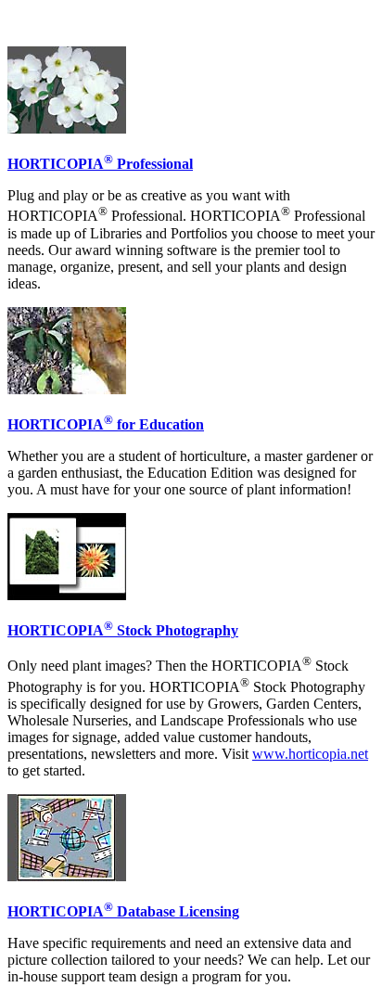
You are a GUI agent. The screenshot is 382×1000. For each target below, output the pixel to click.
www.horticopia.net (310, 754)
